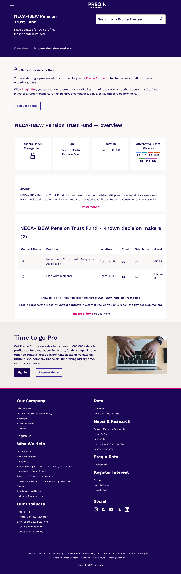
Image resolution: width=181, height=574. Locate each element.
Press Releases (26, 423)
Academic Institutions (30, 491)
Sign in (22, 372)
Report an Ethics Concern (65, 557)
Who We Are (24, 408)
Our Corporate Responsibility (34, 413)
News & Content (103, 434)
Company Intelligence (30, 531)
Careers (21, 428)
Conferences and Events (109, 444)
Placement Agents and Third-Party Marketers (44, 466)
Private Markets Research (32, 516)
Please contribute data (30, 34)
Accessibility (89, 553)
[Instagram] (96, 509)
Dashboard (100, 464)
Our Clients (24, 451)
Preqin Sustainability (29, 526)
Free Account (102, 485)
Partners (22, 418)
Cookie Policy (73, 553)
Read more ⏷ (90, 207)
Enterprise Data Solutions (32, 521)
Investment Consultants (31, 471)
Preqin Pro (28, 89)
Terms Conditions (37, 553)
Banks (20, 486)
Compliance (104, 553)
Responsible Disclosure (93, 557)
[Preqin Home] (97, 5)
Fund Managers (26, 456)
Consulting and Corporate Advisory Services (43, 481)
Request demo (27, 105)
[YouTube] (111, 509)
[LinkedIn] (127, 509)
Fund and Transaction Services (36, 476)
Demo (97, 480)
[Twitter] (119, 509)
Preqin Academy (103, 448)
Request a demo (82, 313)
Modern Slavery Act (139, 553)
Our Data (99, 408)
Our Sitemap (119, 553)
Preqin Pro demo (97, 78)
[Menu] (12, 5)
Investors (22, 461)
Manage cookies (117, 557)
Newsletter (100, 490)
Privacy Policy (56, 553)
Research (99, 439)
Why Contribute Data (106, 413)
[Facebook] (103, 509)
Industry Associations (30, 496)
